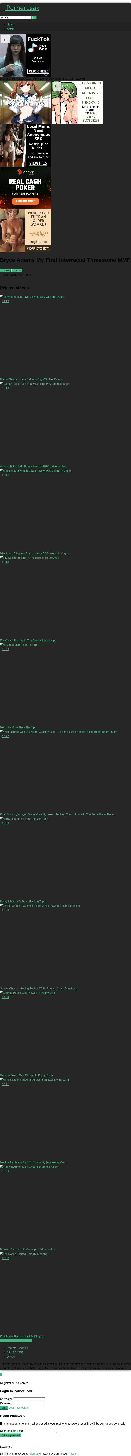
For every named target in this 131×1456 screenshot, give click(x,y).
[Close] (1, 1378)
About (6, 270)
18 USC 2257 (15, 1352)
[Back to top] (1, 1374)
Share (17, 270)
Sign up (34, 1453)
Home (10, 24)
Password (6, 1403)
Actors (10, 29)
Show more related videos (16, 1340)
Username (6, 1399)
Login (4, 1408)
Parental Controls (17, 1348)
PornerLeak (22, 7)
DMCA (11, 1356)
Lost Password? (18, 1407)
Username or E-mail (12, 1430)
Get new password (10, 1435)
